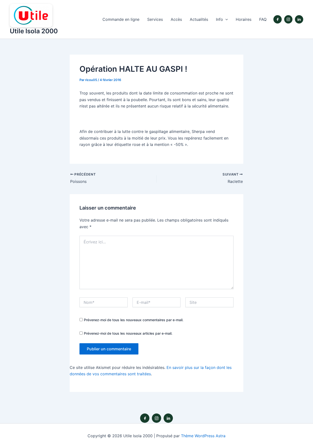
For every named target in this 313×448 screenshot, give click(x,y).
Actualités (199, 19)
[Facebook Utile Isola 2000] (277, 19)
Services (155, 19)
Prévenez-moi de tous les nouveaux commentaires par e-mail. (133, 320)
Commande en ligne (120, 19)
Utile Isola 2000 (34, 31)
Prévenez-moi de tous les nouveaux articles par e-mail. (128, 333)
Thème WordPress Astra (203, 435)
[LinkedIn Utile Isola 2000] (299, 19)
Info (219, 19)
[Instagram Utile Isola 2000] (288, 19)
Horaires (243, 19)
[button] (225, 19)
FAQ (263, 19)
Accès (176, 19)
